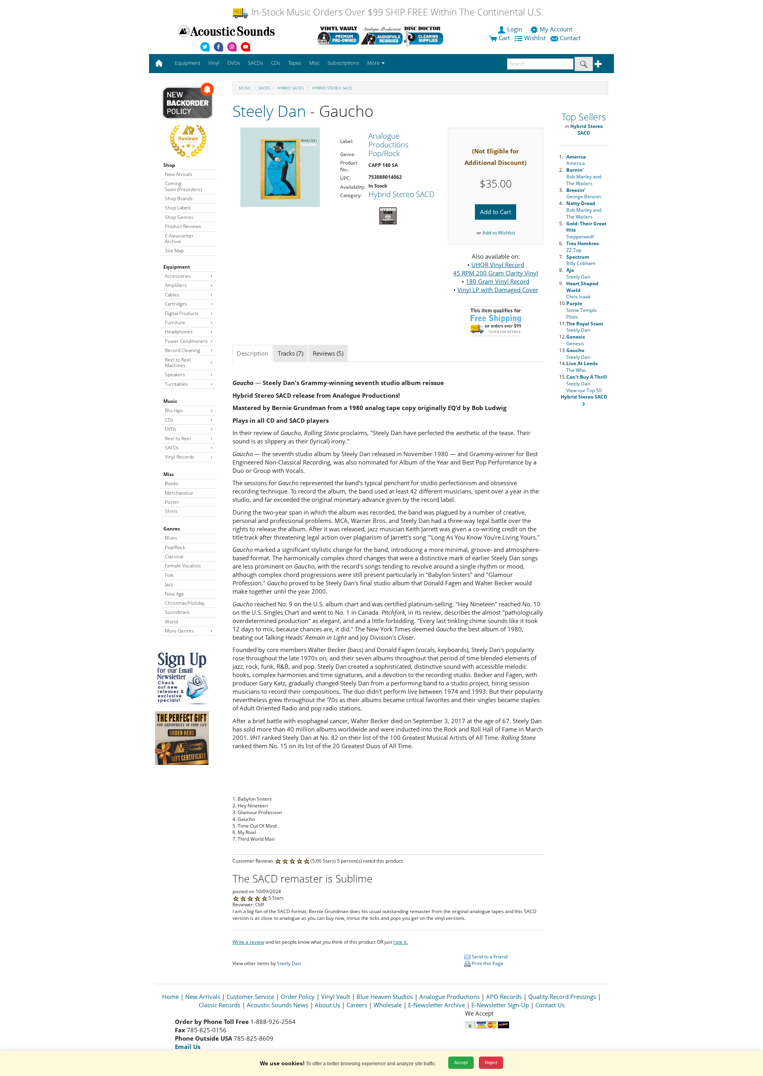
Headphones (179, 331)
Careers (357, 1005)
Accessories (178, 276)
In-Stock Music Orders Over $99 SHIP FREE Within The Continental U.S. (396, 12)
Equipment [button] (187, 62)
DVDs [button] (233, 62)
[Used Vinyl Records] (338, 35)
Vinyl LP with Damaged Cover (497, 290)
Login (514, 29)
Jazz (169, 584)
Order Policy (298, 997)
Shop (169, 165)
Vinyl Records (179, 456)
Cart (503, 38)
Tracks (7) (290, 353)
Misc (168, 474)
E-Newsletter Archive (179, 238)
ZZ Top (582, 247)
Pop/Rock (175, 547)
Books (171, 483)
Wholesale (388, 1005)
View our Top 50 (584, 394)
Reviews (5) (328, 353)
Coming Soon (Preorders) (183, 186)
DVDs (170, 429)
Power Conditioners (186, 341)
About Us (327, 1005)
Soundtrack (177, 612)
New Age (174, 593)
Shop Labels (178, 207)
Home (170, 997)
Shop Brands (179, 198)
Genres (171, 528)
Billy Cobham (580, 260)
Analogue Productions (449, 997)
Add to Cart (495, 212)
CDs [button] (275, 62)
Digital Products (182, 313)
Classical (174, 556)
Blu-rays (174, 410)
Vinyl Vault (335, 997)
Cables (172, 294)
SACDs (172, 447)
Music (170, 401)
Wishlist (535, 38)
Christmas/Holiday (185, 603)
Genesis (575, 340)
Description (252, 353)
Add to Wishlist (498, 232)
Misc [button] (314, 62)
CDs (169, 419)
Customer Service (250, 997)
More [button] (374, 62)
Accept (461, 1062)
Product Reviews (183, 226)
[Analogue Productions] (382, 35)
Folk (169, 575)
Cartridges (176, 303)
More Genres (179, 630)
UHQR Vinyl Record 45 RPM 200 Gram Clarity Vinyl (495, 269)
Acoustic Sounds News (277, 1005)
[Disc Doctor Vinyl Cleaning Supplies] (425, 35)
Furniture (175, 322)
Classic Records (219, 1005)
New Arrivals (178, 174)
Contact (570, 38)
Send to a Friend (489, 956)
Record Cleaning (182, 350)
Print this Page (487, 963)
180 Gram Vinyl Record (497, 281)
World (171, 621)
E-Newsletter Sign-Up (500, 1005)
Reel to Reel (178, 438)
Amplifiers (176, 285)
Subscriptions (343, 62)
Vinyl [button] (213, 62)
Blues (171, 537)
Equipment (176, 266)
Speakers (175, 374)
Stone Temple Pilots (581, 310)
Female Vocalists (183, 565)
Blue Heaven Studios (384, 997)
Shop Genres (179, 217)
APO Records (504, 997)
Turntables (176, 384)
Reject (491, 1062)
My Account (556, 29)
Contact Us (550, 1005)
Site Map (174, 250)
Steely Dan (269, 110)
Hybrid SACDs (290, 88)
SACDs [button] (255, 62)
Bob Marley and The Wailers (583, 176)
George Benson (583, 193)
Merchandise (179, 493)
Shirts (171, 511)
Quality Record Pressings (562, 997)
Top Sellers (584, 117)
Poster (172, 502)
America (576, 160)
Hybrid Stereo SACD (331, 88)
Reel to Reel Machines (178, 362)
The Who (582, 367)
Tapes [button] (294, 62)
